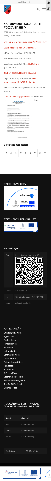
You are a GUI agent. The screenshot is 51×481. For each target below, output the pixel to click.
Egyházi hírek (10, 340)
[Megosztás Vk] (35, 152)
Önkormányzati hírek (13, 362)
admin (18, 36)
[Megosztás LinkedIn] (25, 152)
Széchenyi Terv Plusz (13, 376)
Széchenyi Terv (10, 373)
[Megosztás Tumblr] (30, 152)
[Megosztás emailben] (44, 152)
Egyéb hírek (9, 336)
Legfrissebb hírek (11, 354)
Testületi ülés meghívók (14, 380)
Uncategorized (10, 387)
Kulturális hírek (30, 32)
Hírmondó (8, 347)
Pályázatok (9, 365)
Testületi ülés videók (13, 384)
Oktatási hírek (10, 358)
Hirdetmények (10, 343)
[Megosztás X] (11, 152)
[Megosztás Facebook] (6, 152)
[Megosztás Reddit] (40, 152)
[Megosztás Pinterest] (20, 152)
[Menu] (43, 9)
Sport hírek (9, 369)
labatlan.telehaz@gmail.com (17, 96)
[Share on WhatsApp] (16, 152)
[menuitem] (37, 9)
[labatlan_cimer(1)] (21, 9)
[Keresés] (37, 9)
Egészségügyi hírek (12, 332)
